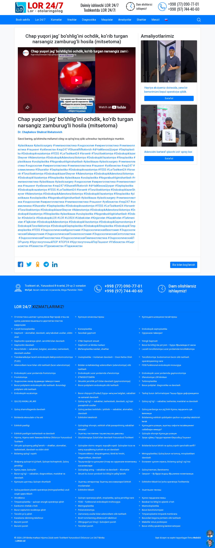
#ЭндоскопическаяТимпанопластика (84, 238)
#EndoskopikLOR (46, 217)
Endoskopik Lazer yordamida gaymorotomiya (164, 373)
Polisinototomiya (86, 510)
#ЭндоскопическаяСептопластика (113, 234)
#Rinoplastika (125, 157)
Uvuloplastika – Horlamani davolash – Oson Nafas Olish (105, 357)
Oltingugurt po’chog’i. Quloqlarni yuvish (97, 522)
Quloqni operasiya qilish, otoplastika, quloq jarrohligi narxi (106, 498)
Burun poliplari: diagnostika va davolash (161, 385)
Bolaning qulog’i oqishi (25, 453)
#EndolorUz (28, 217)
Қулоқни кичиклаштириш (91, 317)
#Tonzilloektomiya (102, 153)
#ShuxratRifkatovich (80, 149)
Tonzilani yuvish (85, 526)
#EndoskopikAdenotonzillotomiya (66, 157)
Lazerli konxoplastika (24, 329)
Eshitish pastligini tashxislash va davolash (34, 433)
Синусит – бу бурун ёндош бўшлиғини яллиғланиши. (168, 473)
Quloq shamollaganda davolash (29, 409)
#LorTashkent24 (69, 153)
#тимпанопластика (65, 145)
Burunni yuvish (21, 522)
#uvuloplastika (40, 161)
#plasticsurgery (43, 145)
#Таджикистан (73, 246)
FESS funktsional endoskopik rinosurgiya (161, 365)
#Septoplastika (59, 169)
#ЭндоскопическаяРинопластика (39, 238)
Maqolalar (107, 19)
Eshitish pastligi (22, 425)
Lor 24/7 (40, 19)
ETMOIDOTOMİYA (86, 377)
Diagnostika (89, 19)
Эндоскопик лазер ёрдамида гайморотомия (37, 381)
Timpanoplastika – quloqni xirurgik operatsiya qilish (39, 502)
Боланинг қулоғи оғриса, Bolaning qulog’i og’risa (166, 461)
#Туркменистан (53, 246)
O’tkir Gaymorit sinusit (88, 341)
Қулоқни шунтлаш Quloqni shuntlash (32, 481)
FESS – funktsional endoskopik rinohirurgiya (99, 502)
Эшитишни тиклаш (151, 490)
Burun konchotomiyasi (152, 510)
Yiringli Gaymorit (150, 341)
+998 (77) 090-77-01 (183, 4)
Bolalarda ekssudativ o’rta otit (28, 417)
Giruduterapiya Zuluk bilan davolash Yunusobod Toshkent (106, 437)
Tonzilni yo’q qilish (23, 514)
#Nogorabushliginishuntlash (66, 161)
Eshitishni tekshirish (87, 417)
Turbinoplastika (149, 381)
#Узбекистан (117, 242)
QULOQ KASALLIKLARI (25, 401)
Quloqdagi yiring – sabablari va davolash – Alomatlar (103, 469)
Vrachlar (72, 19)
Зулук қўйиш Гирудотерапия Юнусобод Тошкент (166, 437)
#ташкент (33, 149)
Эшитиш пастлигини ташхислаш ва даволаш (101, 433)
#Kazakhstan (113, 217)
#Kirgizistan (98, 217)
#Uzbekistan (82, 217)
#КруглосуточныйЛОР (44, 242)
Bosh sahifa (23, 19)
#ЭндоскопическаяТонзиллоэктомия (68, 234)
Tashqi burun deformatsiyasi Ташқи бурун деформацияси (170, 393)
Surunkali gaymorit (87, 333)
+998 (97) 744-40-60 (183, 9)
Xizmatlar (56, 19)
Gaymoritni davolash (24, 345)
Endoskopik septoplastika (154, 329)
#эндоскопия (85, 145)
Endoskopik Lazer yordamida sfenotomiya (98, 373)
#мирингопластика (107, 145)
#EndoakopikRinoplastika (98, 226)
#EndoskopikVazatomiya (101, 157)
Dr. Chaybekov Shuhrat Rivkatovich (40, 132)
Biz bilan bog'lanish (183, 264)
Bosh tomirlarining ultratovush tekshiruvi (97, 518)
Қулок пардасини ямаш (154, 498)
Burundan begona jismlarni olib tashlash (161, 518)
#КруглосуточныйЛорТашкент (89, 242)
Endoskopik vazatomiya (25, 393)
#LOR (60, 217)
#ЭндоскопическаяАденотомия (60, 230)
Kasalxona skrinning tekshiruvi (28, 518)
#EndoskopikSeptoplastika (67, 226)
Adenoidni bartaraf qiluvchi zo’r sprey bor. (168, 151)
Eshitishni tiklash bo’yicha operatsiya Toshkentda (165, 481)
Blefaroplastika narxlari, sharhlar (93, 349)
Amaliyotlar (124, 19)
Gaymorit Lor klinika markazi (91, 345)
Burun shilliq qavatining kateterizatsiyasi (161, 526)
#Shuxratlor (42, 169)
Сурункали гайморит (152, 333)
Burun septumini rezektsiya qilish (30, 510)
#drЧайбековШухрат (105, 149)
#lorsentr (85, 153)
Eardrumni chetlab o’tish (26, 506)
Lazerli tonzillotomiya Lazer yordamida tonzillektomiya (168, 349)
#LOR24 (69, 217)
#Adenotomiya (36, 157)
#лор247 (61, 149)
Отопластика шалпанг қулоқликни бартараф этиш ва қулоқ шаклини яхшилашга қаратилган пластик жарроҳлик (41, 321)
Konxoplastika (85, 329)
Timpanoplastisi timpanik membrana (159, 514)
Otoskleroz (19, 498)
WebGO (197, 537)
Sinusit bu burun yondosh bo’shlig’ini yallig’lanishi (102, 473)
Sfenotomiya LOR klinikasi (154, 377)
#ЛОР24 (64, 242)
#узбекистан (48, 149)
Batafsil (169, 98)
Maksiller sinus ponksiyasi (154, 522)
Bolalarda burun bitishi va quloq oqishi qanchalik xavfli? (168, 445)
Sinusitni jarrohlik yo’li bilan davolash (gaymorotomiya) (104, 381)
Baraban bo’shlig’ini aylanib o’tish (158, 502)
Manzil (155, 19)
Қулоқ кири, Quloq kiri (25, 469)
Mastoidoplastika (150, 506)
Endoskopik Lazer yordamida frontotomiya (35, 373)
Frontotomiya (20, 377)
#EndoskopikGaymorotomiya (116, 221)
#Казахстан (36, 246)
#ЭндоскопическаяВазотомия (100, 230)
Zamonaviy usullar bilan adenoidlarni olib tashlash (102, 514)
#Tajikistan (30, 221)
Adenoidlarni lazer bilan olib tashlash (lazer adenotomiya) (42, 365)
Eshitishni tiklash (86, 490)
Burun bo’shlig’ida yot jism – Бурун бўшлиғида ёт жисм (169, 345)
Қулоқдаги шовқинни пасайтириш (159, 317)
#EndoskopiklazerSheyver (59, 173)
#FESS (55, 153)
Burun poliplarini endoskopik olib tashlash (98, 385)
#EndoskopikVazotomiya (83, 221)
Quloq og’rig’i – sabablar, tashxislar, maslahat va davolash (170, 401)
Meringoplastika (86, 506)
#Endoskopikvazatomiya (35, 153)
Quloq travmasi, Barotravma (155, 469)
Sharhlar (141, 19)
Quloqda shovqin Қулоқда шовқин (159, 433)
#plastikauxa (25, 145)
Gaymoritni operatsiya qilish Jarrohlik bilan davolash (39, 341)
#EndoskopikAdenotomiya (52, 221)
